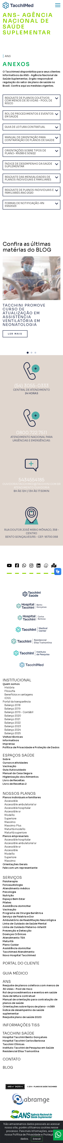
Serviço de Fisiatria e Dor (18, 916)
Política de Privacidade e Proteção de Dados (31, 747)
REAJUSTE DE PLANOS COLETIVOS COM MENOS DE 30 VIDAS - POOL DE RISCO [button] (28, 100)
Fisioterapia (10, 881)
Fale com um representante (20, 867)
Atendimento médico (16, 888)
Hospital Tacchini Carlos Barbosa (24, 1040)
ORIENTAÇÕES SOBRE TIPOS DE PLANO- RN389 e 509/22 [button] (25, 152)
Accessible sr (12, 811)
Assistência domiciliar (17, 906)
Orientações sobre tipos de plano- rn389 (29, 1006)
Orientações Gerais (15, 864)
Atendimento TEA (14, 937)
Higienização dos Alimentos (20, 776)
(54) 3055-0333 (31, 385)
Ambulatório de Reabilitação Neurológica (29, 920)
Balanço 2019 (12, 708)
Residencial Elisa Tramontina (21, 1051)
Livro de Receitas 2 (15, 783)
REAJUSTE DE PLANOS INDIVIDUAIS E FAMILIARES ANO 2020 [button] (29, 191)
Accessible (11, 800)
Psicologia (9, 892)
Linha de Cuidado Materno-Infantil (24, 927)
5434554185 (31, 480)
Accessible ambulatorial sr (20, 804)
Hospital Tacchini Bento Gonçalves (25, 1037)
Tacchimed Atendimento (18, 951)
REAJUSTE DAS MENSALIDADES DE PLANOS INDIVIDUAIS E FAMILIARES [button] (28, 178)
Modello (9, 815)
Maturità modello (14, 829)
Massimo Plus (12, 825)
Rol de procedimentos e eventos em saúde (30, 992)
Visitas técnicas (13, 736)
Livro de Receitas (13, 780)
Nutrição (8, 895)
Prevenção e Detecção (17, 930)
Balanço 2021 (12, 719)
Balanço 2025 (12, 733)
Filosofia (9, 691)
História (9, 687)
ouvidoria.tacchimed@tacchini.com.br (31, 484)
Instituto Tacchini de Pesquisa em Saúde (28, 1047)
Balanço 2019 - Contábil (18, 712)
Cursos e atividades (15, 762)
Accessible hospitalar (17, 808)
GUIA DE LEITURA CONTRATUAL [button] (25, 127)
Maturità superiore (15, 832)
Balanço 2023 (12, 726)
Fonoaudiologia (13, 884)
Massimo (10, 822)
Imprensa (9, 743)
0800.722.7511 (31, 432)
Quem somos (11, 684)
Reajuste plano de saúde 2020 (22, 1017)
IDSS (7, 698)
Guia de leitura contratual (19, 996)
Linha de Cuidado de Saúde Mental (25, 923)
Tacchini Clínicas (13, 1044)
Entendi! (37, 1139)
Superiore (10, 818)
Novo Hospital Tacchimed (19, 955)
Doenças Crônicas (14, 934)
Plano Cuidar (11, 944)
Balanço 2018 (12, 705)
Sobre (6, 759)
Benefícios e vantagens (18, 694)
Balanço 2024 (12, 729)
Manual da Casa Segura (17, 773)
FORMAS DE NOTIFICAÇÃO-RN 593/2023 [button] (24, 204)
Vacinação (9, 766)
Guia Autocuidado (14, 769)
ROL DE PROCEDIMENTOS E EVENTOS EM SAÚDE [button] (29, 115)
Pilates (7, 902)
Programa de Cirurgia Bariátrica (23, 913)
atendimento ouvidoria (31, 487)
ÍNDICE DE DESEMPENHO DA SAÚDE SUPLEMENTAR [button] (28, 165)
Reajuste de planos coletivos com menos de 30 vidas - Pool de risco (31, 987)
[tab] (31, 101)
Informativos (11, 740)
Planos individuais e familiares (22, 797)
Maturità (8, 941)
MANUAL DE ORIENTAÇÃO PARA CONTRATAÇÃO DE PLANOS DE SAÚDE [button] (29, 139)
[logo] (18, 5)
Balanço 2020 (12, 715)
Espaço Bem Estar (14, 899)
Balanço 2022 (12, 722)
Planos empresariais (16, 836)
